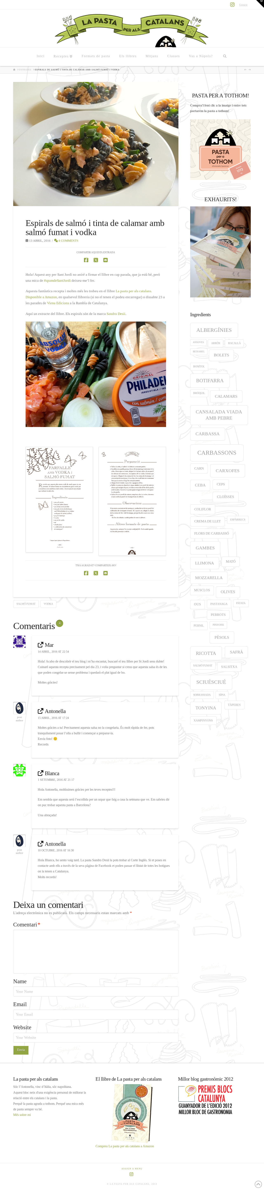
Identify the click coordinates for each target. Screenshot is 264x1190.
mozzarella (209, 577)
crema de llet (207, 521)
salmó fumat (25, 603)
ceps (221, 484)
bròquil (199, 393)
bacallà (234, 343)
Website (22, 1027)
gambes (205, 547)
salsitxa (229, 666)
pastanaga (218, 604)
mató (231, 561)
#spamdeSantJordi (57, 281)
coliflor (202, 509)
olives (228, 592)
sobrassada (202, 694)
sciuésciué (211, 682)
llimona (204, 563)
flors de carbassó (211, 533)
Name (20, 981)
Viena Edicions (58, 303)
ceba (200, 485)
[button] (260, 4)
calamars (226, 396)
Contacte (243, 5)
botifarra (210, 380)
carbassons (216, 452)
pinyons (218, 624)
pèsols (221, 637)
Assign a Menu (132, 1169)
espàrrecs (237, 519)
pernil (199, 625)
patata (240, 603)
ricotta (206, 653)
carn (199, 468)
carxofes (227, 470)
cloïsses (225, 497)
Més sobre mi (22, 1115)
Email (20, 1004)
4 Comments (68, 240)
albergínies (214, 330)
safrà (236, 652)
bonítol (199, 366)
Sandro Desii (116, 314)
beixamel (199, 351)
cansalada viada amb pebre (219, 415)
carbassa (208, 433)
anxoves (198, 342)
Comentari (26, 924)
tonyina (206, 707)
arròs (215, 343)
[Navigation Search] (224, 56)
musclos (202, 590)
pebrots (218, 614)
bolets (221, 355)
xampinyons (203, 720)
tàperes (234, 704)
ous (197, 604)
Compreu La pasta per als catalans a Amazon (124, 1146)
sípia (222, 694)
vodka (48, 603)
